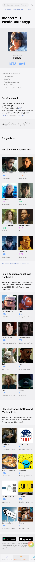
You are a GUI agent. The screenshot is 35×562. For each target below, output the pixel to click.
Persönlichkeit (8, 76)
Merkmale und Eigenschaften (13, 88)
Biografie (7, 79)
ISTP (20, 175)
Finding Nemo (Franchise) (25, 317)
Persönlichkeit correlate (11, 82)
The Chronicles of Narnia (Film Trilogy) (25, 343)
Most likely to (6, 476)
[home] (3, 10)
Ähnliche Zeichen (9, 85)
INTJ (4, 201)
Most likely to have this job (25, 528)
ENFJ (20, 201)
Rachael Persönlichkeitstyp (11, 73)
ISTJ (12, 64)
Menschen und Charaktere (14, 10)
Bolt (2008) (5, 369)
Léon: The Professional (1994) (25, 369)
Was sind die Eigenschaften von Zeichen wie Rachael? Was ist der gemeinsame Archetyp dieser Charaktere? (17, 419)
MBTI (19, 108)
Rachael (17, 58)
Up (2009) (5, 317)
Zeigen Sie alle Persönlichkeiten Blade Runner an (15, 263)
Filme (28, 10)
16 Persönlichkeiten (7, 559)
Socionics (20, 115)
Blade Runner (17, 55)
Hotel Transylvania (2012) (9, 343)
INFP (4, 228)
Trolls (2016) (22, 395)
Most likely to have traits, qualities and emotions (9, 449)
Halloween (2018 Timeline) (9, 395)
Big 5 (4, 115)
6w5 (22, 64)
